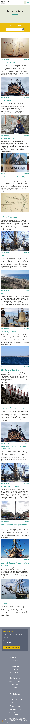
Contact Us (15, 691)
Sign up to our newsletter (12, 647)
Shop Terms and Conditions (15, 713)
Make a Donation (15, 681)
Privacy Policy (15, 706)
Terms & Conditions (15, 709)
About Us (15, 661)
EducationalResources (15, 665)
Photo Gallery (15, 672)
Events (15, 688)
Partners (15, 684)
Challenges (15, 669)
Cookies (15, 703)
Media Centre (15, 694)
